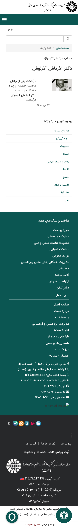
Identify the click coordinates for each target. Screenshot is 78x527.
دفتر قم (64, 268)
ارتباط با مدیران (59, 281)
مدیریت (64, 146)
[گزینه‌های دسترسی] (64, 515)
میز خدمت (62, 349)
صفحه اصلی (61, 304)
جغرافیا (65, 192)
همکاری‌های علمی (57, 342)
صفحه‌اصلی (62, 48)
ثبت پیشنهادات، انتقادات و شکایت (46, 451)
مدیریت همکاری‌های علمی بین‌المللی (45, 262)
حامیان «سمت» (58, 355)
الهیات (65, 154)
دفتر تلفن (63, 287)
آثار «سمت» (61, 330)
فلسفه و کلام (61, 185)
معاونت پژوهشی (58, 236)
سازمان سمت (61, 130)
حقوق (66, 177)
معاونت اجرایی (59, 249)
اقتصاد (65, 169)
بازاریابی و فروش (58, 336)
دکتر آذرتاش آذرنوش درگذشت (23, 97)
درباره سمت (61, 310)
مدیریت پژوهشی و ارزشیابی (50, 323)
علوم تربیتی (62, 138)
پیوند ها (66, 443)
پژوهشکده (62, 317)
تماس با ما (48, 443)
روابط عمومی (60, 255)
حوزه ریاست (61, 230)
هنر (67, 200)
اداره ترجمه (62, 274)
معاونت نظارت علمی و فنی (51, 242)
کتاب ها (30, 443)
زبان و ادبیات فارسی (58, 161)
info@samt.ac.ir (35, 375)
